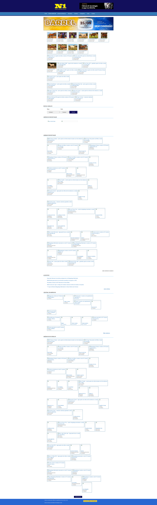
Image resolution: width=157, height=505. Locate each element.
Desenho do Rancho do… (75, 237)
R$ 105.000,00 (74, 324)
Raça (48, 109)
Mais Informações (93, 501)
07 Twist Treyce (50, 50)
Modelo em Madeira (51, 328)
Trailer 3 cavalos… (77, 302)
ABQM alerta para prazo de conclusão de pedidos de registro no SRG (62, 280)
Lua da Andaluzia (61, 405)
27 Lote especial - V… (79, 98)
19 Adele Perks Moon (82, 71)
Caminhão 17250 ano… (51, 318)
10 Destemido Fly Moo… (83, 50)
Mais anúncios (106, 333)
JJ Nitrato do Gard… (51, 428)
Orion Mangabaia (80, 256)
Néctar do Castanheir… (92, 256)
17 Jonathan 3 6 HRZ (61, 71)
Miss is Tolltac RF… (51, 457)
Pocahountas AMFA (71, 158)
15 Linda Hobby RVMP (62, 64)
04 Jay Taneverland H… (83, 38)
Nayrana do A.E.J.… (51, 405)
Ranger (62, 323)
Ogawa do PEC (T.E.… (82, 393)
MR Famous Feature (51, 140)
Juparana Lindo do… (51, 359)
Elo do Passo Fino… (61, 423)
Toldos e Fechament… (51, 312)
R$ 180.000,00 (76, 303)
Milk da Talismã (69, 173)
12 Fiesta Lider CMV (77, 57)
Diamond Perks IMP (72, 262)
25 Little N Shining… (51, 98)
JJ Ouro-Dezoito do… (51, 370)
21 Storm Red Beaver (51, 85)
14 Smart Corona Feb (51, 69)
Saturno (82, 237)
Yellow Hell (50, 262)
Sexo (62, 109)
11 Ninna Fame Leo (51, 57)
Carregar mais (78, 496)
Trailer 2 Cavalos (75, 323)
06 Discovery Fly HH (103, 38)
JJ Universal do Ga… (77, 416)
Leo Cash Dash (60, 146)
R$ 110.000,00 (63, 324)
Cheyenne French (51, 192)
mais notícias (107, 289)
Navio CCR (49, 244)
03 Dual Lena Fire (71, 38)
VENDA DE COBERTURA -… (52, 203)
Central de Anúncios (61, 13)
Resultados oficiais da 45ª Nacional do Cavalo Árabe (58, 282)
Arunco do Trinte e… (51, 464)
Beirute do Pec (74, 457)
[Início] (60, 6)
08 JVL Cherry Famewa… (62, 50)
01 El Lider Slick (50, 38)
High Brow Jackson (80, 375)
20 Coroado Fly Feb (51, 77)
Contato (93, 13)
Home (46, 13)
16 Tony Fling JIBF (86, 64)
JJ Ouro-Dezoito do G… (52, 169)
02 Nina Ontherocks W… (62, 38)
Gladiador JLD (85, 478)
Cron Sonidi (50, 256)
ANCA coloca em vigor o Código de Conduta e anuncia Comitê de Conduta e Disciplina (65, 284)
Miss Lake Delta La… (61, 434)
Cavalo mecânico (85, 323)
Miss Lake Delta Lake (51, 233)
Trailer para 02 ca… (96, 318)
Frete (88, 13)
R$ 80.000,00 (76, 298)
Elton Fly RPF (50, 151)
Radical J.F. (90, 185)
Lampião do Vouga (81, 196)
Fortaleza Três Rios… (93, 162)
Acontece (70, 13)
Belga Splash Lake (99, 428)
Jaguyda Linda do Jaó (93, 146)
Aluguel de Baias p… (51, 297)
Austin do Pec (75, 471)
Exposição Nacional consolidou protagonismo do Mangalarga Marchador (62, 278)
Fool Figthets (50, 185)
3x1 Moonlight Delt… (51, 439)
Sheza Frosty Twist (82, 151)
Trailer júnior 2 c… (77, 297)
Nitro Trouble (60, 181)
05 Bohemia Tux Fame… (93, 38)
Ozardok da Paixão (88, 428)
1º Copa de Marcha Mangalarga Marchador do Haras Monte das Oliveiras (62, 286)
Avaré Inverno (94, 307)
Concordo (86, 501)
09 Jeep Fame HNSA (72, 50)
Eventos (76, 13)
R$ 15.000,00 (84, 324)
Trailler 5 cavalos (67, 301)
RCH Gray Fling (86, 140)
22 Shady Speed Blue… (75, 85)
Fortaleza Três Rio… (92, 364)
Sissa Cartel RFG (50, 446)
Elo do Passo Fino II (71, 210)
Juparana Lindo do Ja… (51, 158)
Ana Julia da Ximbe (76, 244)
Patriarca (78, 173)
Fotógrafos (82, 13)
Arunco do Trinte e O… (96, 233)
